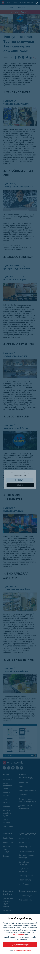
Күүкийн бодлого (18, 935)
